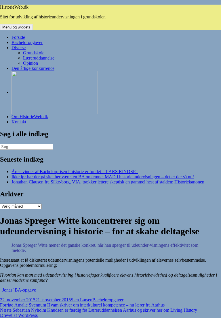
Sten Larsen (81, 299)
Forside (18, 37)
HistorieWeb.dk (14, 7)
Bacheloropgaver (27, 42)
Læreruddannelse (38, 57)
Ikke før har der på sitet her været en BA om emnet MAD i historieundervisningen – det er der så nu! (103, 176)
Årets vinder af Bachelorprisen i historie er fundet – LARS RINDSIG (75, 171)
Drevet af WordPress (19, 315)
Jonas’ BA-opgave (19, 290)
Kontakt (19, 121)
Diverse (19, 47)
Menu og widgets (16, 27)
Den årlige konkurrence (33, 68)
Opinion (30, 63)
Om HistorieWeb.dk (30, 116)
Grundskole (33, 52)
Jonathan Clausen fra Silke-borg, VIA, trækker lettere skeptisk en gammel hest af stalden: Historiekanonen (108, 181)
